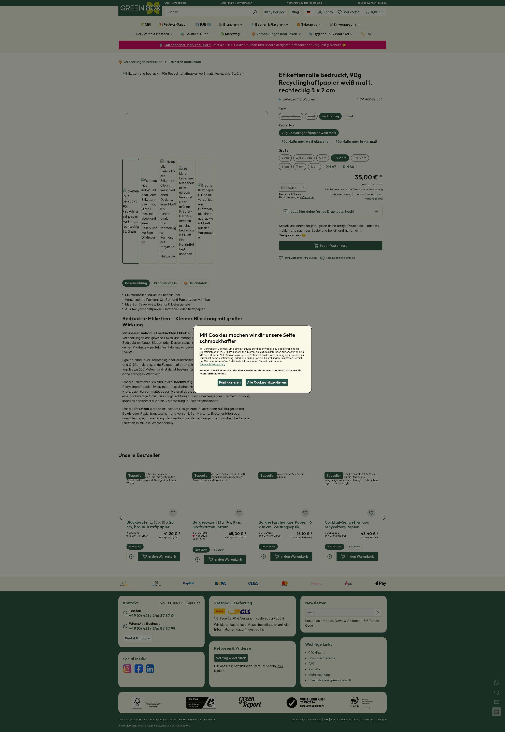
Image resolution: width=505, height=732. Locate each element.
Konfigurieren (230, 382)
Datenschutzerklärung (212, 364)
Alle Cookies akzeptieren (266, 382)
